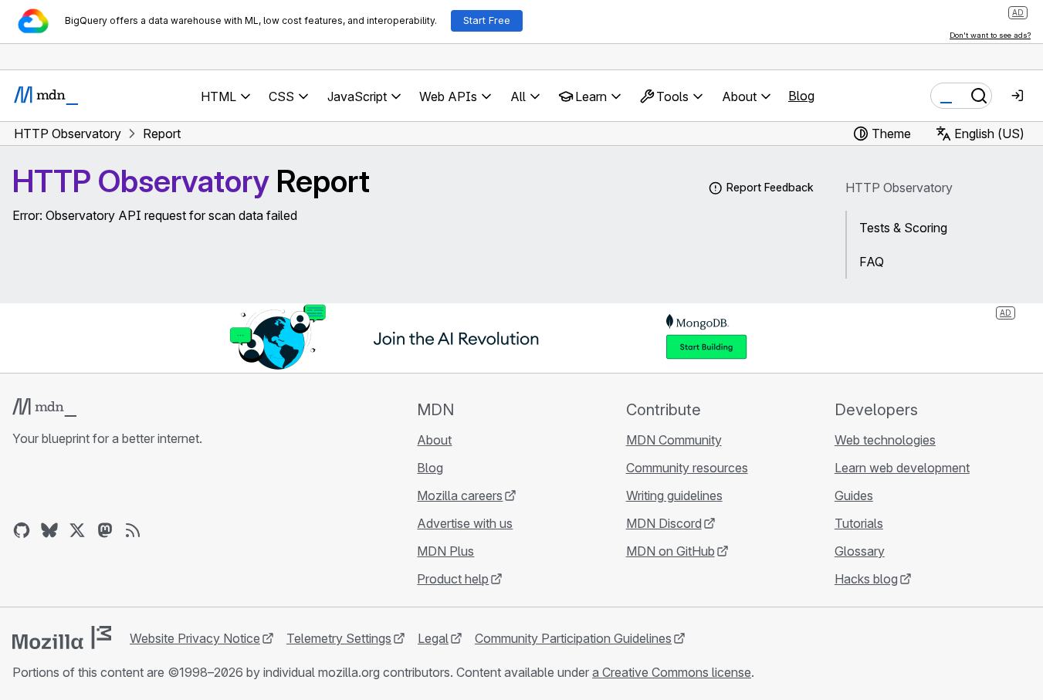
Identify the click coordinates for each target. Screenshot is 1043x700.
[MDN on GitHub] (21, 530)
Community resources (687, 467)
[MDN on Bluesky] (49, 530)
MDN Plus (445, 551)
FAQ (871, 261)
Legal (433, 638)
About (434, 440)
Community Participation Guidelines (573, 638)
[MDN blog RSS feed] (133, 530)
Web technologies (885, 440)
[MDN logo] (44, 407)
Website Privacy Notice (195, 638)
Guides (854, 495)
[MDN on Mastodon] (105, 530)
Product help (453, 579)
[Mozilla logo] (61, 637)
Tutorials (859, 523)
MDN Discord (664, 523)
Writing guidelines (674, 495)
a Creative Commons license (671, 672)
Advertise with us (465, 523)
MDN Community (674, 440)
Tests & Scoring (903, 227)
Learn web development (902, 467)
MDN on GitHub (670, 551)
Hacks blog (866, 579)
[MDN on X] (77, 530)
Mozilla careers (460, 495)
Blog (801, 95)
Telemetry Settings (338, 638)
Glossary (860, 551)
